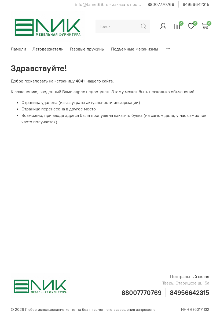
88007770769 (161, 4)
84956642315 (196, 4)
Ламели (18, 49)
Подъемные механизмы (134, 49)
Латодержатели (48, 49)
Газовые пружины (87, 49)
